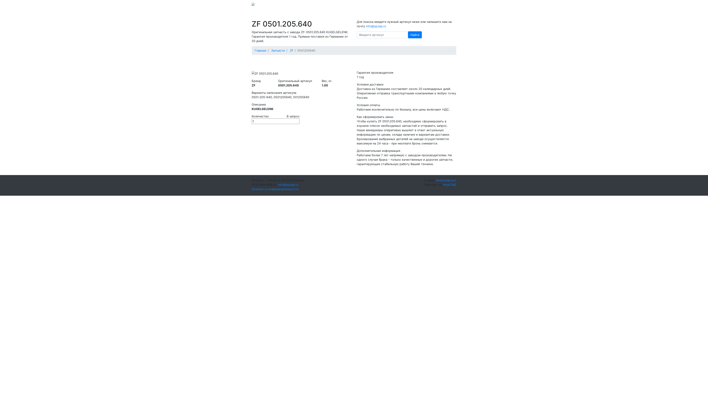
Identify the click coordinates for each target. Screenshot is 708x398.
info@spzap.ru (405, 5)
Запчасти (278, 50)
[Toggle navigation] (451, 5)
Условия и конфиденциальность (275, 189)
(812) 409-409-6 (430, 5)
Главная (260, 50)
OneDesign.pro (446, 180)
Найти (414, 35)
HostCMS (449, 184)
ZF (291, 50)
